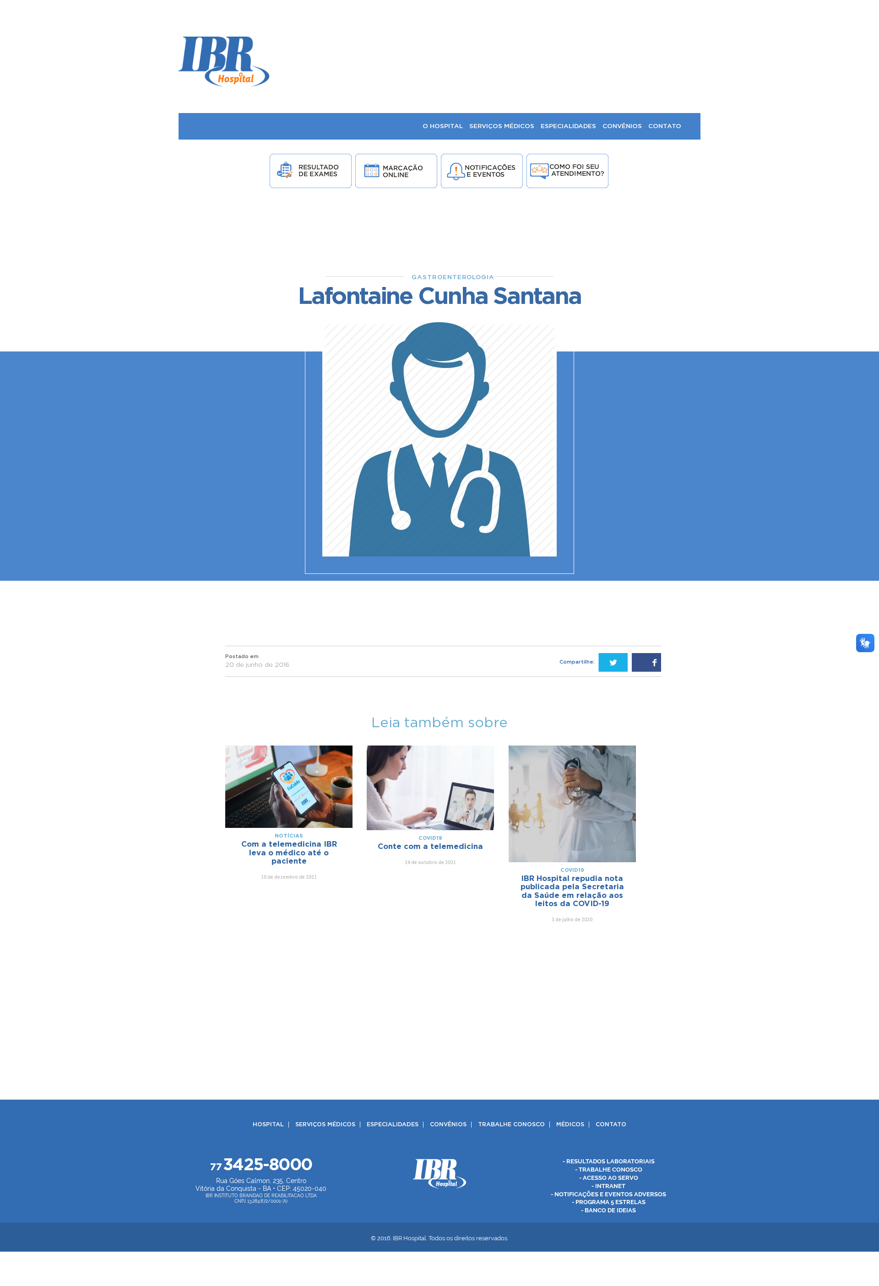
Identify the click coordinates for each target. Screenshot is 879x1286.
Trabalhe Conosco (511, 1124)
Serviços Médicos (325, 1124)
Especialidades (392, 1124)
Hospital (268, 1124)
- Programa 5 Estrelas (609, 1202)
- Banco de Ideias (608, 1210)
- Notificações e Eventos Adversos (608, 1193)
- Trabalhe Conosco (608, 1169)
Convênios (448, 1124)
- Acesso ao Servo (608, 1177)
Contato (611, 1124)
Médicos (570, 1124)
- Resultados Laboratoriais (609, 1160)
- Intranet (608, 1185)
